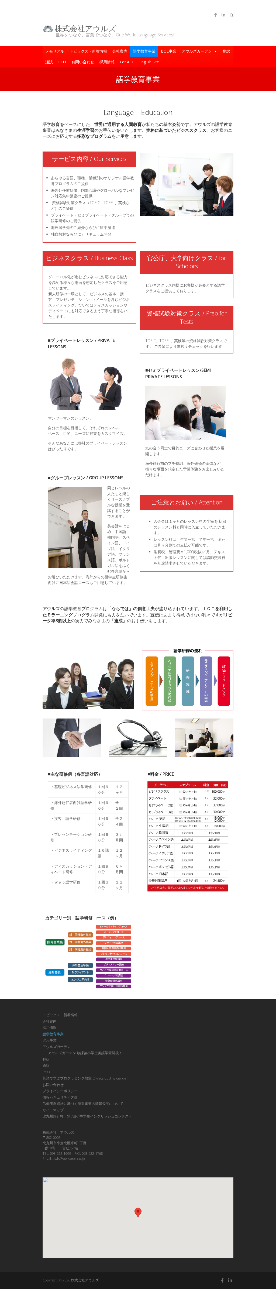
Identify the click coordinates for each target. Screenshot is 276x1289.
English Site (149, 61)
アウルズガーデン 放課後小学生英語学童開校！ (85, 1052)
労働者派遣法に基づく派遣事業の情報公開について (83, 1103)
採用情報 (107, 61)
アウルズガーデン (197, 51)
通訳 (49, 61)
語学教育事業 (144, 51)
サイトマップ (53, 1110)
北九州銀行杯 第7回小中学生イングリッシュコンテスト (87, 1116)
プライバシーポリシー (60, 1090)
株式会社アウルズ (85, 28)
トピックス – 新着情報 (60, 1014)
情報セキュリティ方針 (60, 1097)
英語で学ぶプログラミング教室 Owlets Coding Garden (86, 1078)
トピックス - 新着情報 (88, 51)
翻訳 (226, 51)
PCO (62, 61)
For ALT (127, 61)
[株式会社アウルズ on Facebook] (215, 15)
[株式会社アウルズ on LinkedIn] (223, 15)
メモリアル (54, 51)
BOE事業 (168, 51)
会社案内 (119, 51)
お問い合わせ (82, 61)
